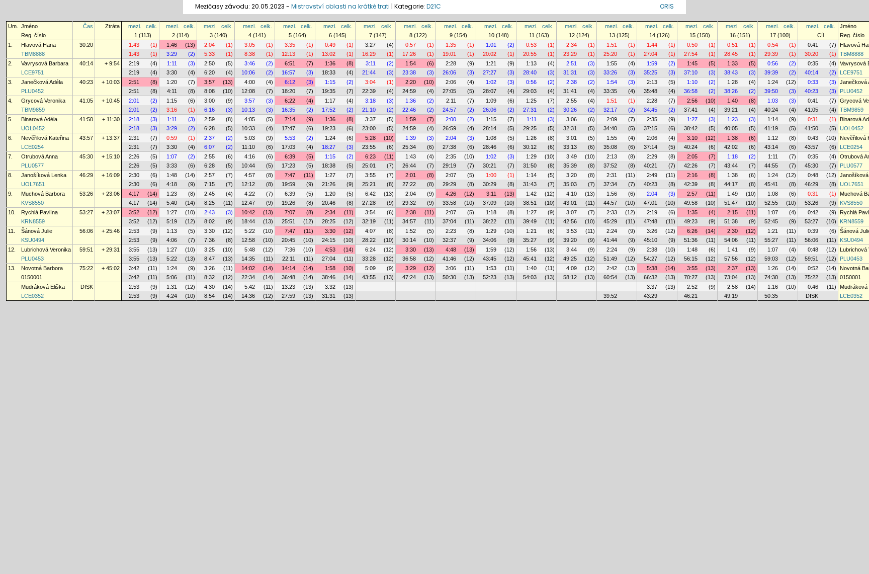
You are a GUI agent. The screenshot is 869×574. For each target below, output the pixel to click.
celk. (151, 26)
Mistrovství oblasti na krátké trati (340, 6)
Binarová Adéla (39, 119)
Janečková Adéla (42, 82)
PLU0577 (32, 165)
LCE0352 (32, 296)
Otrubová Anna (39, 156)
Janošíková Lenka (43, 175)
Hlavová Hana (38, 45)
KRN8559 (33, 221)
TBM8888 (33, 54)
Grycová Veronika (43, 101)
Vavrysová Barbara (44, 63)
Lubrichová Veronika (46, 250)
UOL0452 (33, 128)
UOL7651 (33, 184)
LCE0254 (32, 147)
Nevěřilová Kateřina (45, 138)
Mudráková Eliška (43, 287)
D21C (433, 6)
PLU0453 (32, 259)
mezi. (134, 26)
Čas (88, 26)
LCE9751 (32, 72)
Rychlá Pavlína (39, 212)
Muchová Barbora (43, 194)
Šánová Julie (36, 231)
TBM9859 (33, 110)
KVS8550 (32, 203)
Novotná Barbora (42, 268)
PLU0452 (32, 91)
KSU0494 (32, 240)
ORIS (667, 6)
